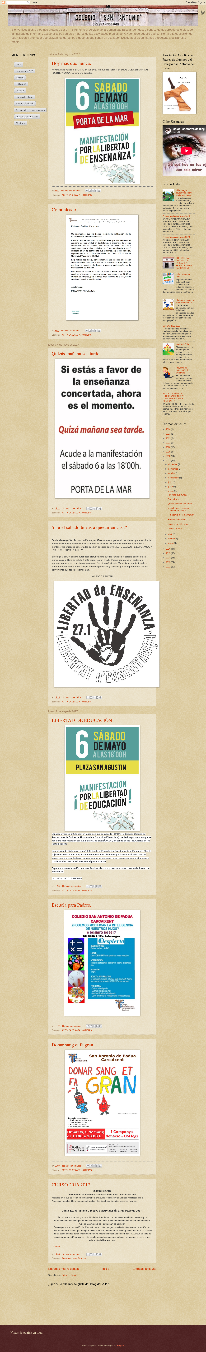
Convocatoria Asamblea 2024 (176, 216)
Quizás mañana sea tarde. (76, 353)
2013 (168, 562)
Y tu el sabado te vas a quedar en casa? (89, 527)
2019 (168, 452)
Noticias (20, 90)
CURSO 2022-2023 (171, 326)
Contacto (20, 123)
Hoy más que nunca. (71, 63)
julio (170, 482)
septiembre (173, 478)
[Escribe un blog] (90, 190)
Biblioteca (21, 84)
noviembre (173, 469)
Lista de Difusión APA (27, 116)
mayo (171, 491)
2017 (168, 460)
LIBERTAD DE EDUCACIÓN (82, 720)
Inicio (105, 1268)
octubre (172, 473)
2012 (168, 567)
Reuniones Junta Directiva (74, 1258)
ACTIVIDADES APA (71, 195)
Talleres (20, 77)
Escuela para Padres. (71, 904)
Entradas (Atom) (69, 1275)
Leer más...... (58, 1246)
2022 (168, 438)
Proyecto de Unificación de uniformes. (182, 370)
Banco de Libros (24, 97)
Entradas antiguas (144, 1268)
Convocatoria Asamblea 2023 (176, 237)
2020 (168, 447)
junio (170, 486)
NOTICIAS (87, 195)
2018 (168, 456)
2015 (168, 553)
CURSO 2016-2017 (71, 1184)
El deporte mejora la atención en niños (185, 301)
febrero (171, 538)
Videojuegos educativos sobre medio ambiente (184, 193)
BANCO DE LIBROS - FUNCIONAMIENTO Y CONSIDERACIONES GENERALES (173, 397)
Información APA (24, 71)
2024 (168, 429)
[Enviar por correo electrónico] (87, 190)
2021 (168, 443)
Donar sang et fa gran (72, 1044)
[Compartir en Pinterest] (99, 190)
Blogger (120, 1345)
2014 (168, 558)
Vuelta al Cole (182, 344)
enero (171, 543)
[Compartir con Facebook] (96, 190)
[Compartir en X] (93, 190)
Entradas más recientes (63, 1268)
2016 (168, 549)
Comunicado (64, 209)
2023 (168, 434)
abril (170, 534)
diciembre (173, 464)
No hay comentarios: (71, 190)
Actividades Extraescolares (30, 110)
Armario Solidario (25, 103)
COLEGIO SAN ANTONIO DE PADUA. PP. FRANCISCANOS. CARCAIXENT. (184, 263)
